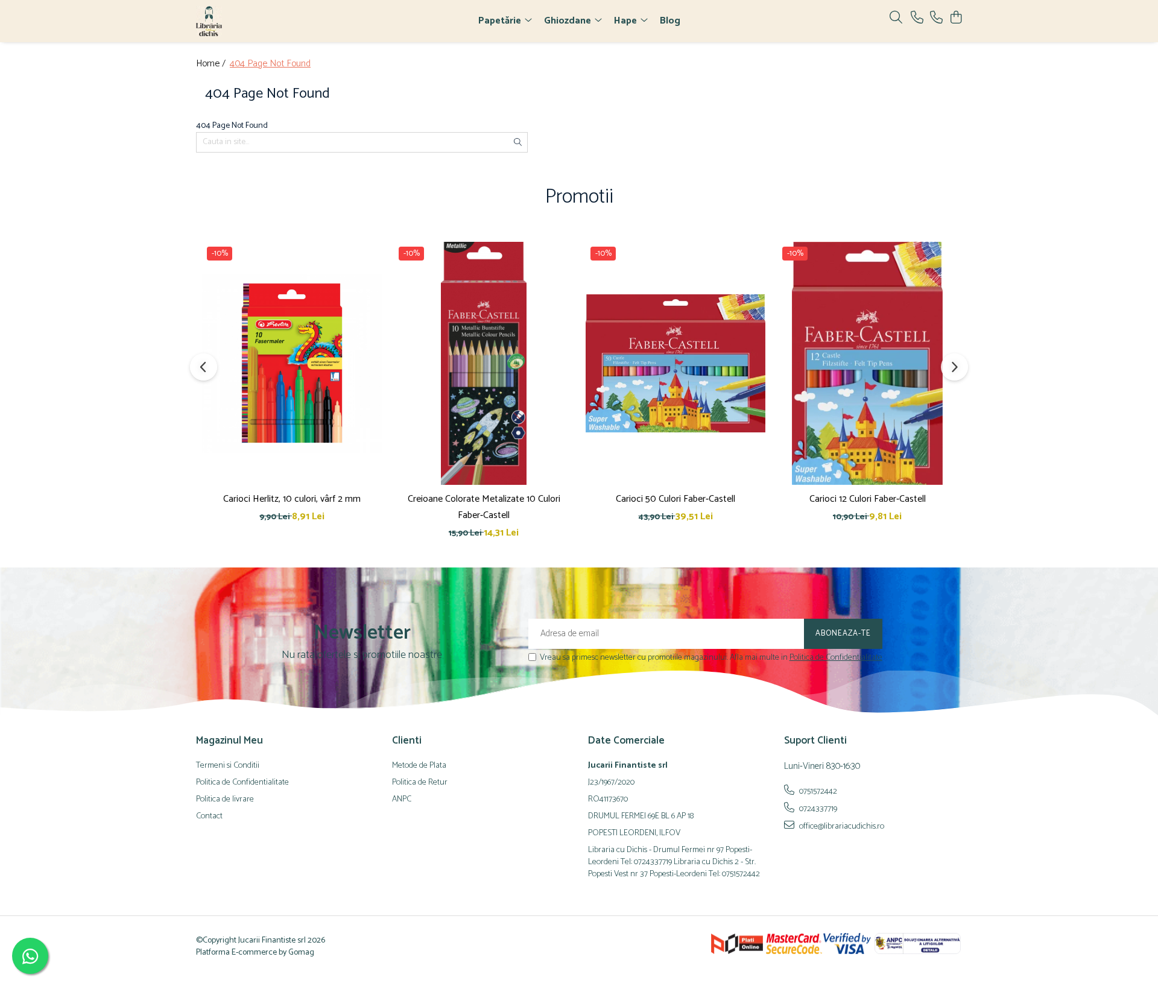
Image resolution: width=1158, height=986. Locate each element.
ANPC (401, 800)
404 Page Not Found (270, 64)
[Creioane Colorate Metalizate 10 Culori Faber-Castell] (484, 363)
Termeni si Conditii (227, 766)
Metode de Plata (419, 766)
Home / (212, 64)
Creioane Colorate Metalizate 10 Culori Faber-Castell (484, 507)
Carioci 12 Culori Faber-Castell (867, 499)
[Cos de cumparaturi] (955, 18)
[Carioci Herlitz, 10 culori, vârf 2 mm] (292, 363)
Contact (209, 817)
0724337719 (817, 808)
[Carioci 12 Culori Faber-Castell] (867, 363)
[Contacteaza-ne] (917, 18)
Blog (670, 21)
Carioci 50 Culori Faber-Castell (675, 499)
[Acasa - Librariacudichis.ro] (265, 21)
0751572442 (817, 791)
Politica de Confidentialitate (835, 658)
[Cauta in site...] (896, 18)
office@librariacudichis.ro (840, 826)
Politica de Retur (420, 783)
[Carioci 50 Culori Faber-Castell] (675, 363)
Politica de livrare (225, 800)
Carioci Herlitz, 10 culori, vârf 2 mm (292, 499)
